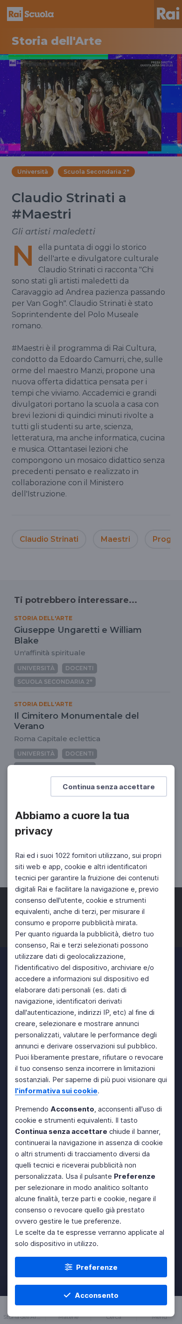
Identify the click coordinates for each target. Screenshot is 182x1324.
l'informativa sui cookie (56, 1090)
